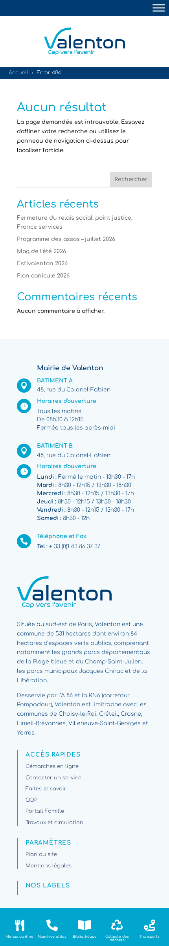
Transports (150, 937)
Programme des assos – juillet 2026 (66, 239)
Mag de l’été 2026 (41, 251)
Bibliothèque (85, 937)
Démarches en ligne (52, 766)
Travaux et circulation (54, 822)
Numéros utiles (52, 937)
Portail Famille (45, 811)
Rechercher (131, 179)
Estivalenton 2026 (42, 263)
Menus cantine (19, 937)
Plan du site (41, 854)
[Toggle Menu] (158, 7)
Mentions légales (49, 866)
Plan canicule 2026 (43, 276)
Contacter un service (53, 778)
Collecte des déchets (117, 938)
